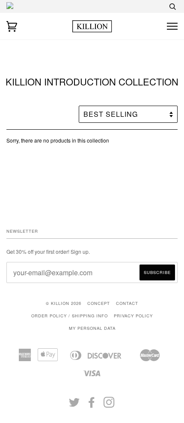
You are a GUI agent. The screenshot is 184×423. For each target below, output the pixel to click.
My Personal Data (92, 328)
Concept (98, 303)
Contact (127, 303)
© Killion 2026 (63, 303)
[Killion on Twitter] (74, 405)
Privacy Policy (133, 316)
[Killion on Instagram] (109, 405)
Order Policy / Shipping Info (69, 316)
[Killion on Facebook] (92, 405)
